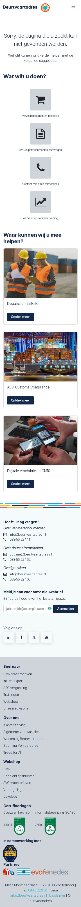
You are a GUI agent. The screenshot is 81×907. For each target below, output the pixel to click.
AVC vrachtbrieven (17, 783)
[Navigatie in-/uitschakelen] (73, 7)
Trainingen (11, 695)
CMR (6, 769)
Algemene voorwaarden (21, 732)
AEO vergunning (15, 688)
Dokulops (10, 796)
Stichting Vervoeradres (20, 746)
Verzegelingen (14, 790)
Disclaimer (57, 895)
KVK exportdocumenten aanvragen (40, 150)
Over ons (11, 717)
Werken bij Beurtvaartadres (23, 739)
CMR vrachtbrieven (17, 674)
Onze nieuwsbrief (16, 708)
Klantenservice (14, 725)
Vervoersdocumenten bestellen (40, 115)
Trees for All (12, 753)
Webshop (10, 702)
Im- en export (13, 681)
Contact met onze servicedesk (40, 184)
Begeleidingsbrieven (18, 776)
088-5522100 (37, 890)
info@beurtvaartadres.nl (28, 895)
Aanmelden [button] (65, 609)
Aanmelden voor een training (40, 218)
